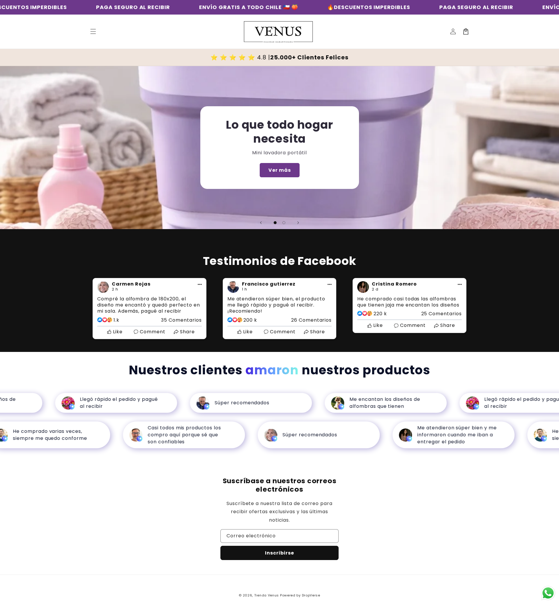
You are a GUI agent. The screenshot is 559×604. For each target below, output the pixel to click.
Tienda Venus (266, 595)
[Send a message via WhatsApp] (548, 593)
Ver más (279, 170)
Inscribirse (279, 553)
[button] (93, 31)
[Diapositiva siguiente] (298, 222)
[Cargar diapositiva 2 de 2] (284, 222)
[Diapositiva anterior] (260, 222)
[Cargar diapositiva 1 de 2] (275, 222)
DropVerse (311, 595)
